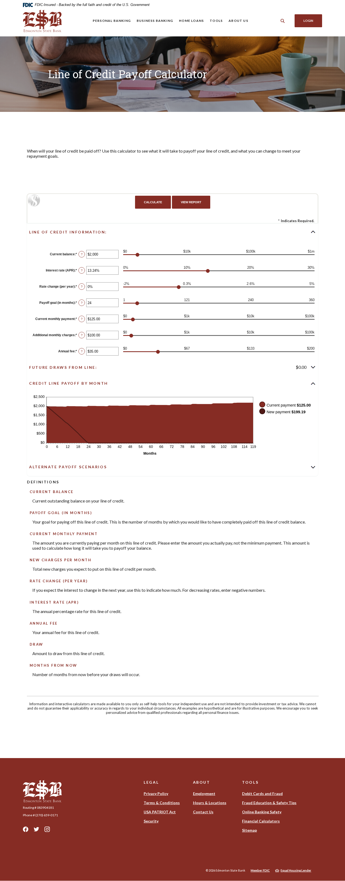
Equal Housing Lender (296, 870)
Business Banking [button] (155, 21)
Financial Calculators (261, 821)
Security (151, 821)
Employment (204, 793)
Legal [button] (151, 782)
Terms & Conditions (162, 802)
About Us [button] (238, 21)
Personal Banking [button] (112, 21)
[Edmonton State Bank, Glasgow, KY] (42, 20)
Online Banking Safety (261, 812)
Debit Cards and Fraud (262, 793)
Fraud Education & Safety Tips (269, 802)
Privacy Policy (156, 793)
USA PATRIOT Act (160, 812)
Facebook (25, 829)
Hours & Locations (209, 802)
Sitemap (249, 830)
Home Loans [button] (191, 21)
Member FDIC (260, 870)
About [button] (201, 782)
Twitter (36, 829)
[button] (172, 232)
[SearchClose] (283, 21)
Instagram (47, 829)
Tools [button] (216, 21)
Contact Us (203, 812)
